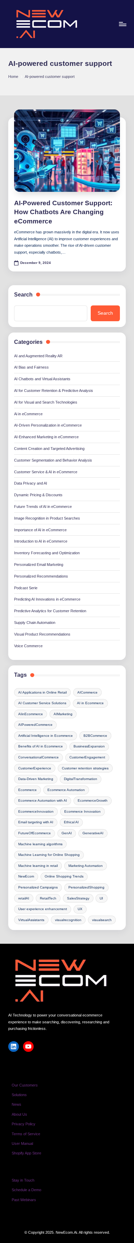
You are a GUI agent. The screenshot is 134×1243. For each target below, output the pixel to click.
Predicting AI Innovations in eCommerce (47, 599)
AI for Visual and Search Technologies (45, 402)
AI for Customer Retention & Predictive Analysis (53, 390)
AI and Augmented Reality (38, 356)
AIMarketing (63, 714)
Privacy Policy (23, 1124)
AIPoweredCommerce (35, 725)
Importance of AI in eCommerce (40, 530)
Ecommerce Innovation (82, 811)
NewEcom (26, 876)
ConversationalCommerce (38, 757)
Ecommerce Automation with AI (42, 800)
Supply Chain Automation (34, 622)
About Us (19, 1114)
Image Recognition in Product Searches (47, 518)
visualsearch (102, 920)
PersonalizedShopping (86, 887)
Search (23, 295)
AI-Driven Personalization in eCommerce (48, 425)
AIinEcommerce (30, 714)
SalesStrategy (78, 898)
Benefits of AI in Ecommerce (40, 746)
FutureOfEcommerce (34, 833)
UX (80, 909)
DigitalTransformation (80, 779)
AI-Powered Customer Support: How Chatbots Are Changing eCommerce (63, 212)
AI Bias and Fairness (31, 367)
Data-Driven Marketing (35, 779)
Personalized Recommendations (41, 576)
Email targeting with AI (35, 822)
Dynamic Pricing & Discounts (38, 495)
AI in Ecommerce (90, 703)
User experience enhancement (42, 909)
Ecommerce (27, 790)
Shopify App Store (26, 1153)
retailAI (23, 898)
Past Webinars (24, 1200)
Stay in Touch (23, 1180)
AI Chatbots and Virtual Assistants (42, 379)
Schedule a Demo (26, 1190)
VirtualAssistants (31, 920)
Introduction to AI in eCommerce (40, 541)
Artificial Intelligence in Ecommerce (45, 735)
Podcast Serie (25, 588)
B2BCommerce (95, 735)
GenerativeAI (92, 833)
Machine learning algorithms (40, 844)
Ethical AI (71, 822)
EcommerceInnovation (36, 811)
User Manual (22, 1143)
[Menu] (122, 24)
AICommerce (87, 692)
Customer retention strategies (85, 768)
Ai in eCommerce (28, 414)
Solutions (19, 1095)
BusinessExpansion (89, 746)
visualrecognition (68, 920)
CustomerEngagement (87, 757)
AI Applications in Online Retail (42, 692)
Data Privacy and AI (30, 483)
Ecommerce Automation (66, 790)
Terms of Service (26, 1134)
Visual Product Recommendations (42, 634)
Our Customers (25, 1085)
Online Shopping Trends (64, 876)
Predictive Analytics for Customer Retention (50, 611)
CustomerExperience (34, 768)
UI (101, 898)
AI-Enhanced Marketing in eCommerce (46, 437)
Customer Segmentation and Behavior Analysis (53, 460)
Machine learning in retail (38, 866)
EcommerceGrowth (93, 800)
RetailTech (48, 898)
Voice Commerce (28, 646)
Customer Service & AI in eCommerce (45, 472)
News (16, 1104)
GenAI (67, 833)
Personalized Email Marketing (38, 564)
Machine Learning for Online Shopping (49, 855)
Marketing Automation (85, 866)
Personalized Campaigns (38, 887)
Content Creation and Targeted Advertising (49, 448)
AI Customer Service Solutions (42, 703)
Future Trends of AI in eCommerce (43, 506)
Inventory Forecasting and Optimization (47, 553)
